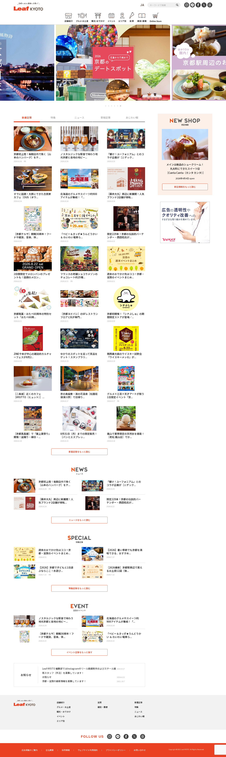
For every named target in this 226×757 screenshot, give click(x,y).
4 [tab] (114, 105)
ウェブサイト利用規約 (88, 750)
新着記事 (27, 117)
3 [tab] (111, 105)
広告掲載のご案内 (30, 750)
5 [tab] (117, 105)
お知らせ (46, 677)
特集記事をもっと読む (79, 588)
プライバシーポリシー (116, 750)
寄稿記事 (106, 117)
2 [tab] (108, 105)
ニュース (79, 117)
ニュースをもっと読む (79, 520)
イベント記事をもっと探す (79, 652)
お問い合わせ (140, 750)
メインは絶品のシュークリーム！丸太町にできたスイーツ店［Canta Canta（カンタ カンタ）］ (185, 168)
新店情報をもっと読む (185, 186)
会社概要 (50, 750)
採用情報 (66, 750)
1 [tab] (105, 105)
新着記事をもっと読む (79, 451)
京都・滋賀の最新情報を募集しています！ (64, 681)
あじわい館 (132, 117)
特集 (53, 117)
